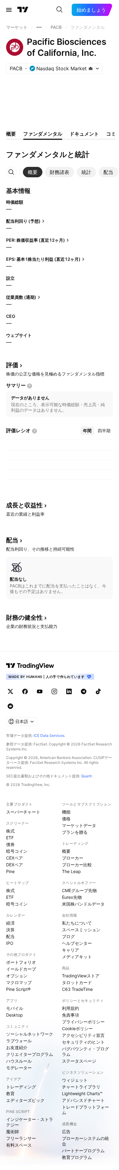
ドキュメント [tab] (84, 134)
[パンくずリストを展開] (39, 27)
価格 (66, 818)
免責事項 (70, 1015)
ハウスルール (19, 1061)
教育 (10, 1093)
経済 (10, 923)
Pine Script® (18, 989)
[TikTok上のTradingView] (98, 691)
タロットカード (77, 982)
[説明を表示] (29, 386)
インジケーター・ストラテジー (29, 1122)
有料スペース (19, 1145)
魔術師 (12, 1131)
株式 (10, 830)
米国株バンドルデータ (83, 903)
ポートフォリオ (21, 962)
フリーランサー (21, 1138)
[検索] (59, 10)
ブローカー (72, 857)
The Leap (71, 871)
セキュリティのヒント (83, 1042)
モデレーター (19, 1067)
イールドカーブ (21, 969)
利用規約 (70, 1008)
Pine (10, 871)
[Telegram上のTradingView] (83, 691)
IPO (9, 943)
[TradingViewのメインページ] (22, 10)
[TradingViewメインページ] (30, 665)
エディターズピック (25, 1100)
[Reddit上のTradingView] (10, 706)
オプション (16, 975)
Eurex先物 (72, 897)
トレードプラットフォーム (85, 1109)
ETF (10, 837)
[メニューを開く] (9, 10)
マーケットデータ (79, 825)
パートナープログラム (83, 1150)
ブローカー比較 (77, 864)
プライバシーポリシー (83, 1021)
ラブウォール (19, 1040)
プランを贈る (75, 832)
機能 (66, 811)
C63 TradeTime (77, 989)
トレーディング (21, 1086)
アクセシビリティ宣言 (83, 1035)
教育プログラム (77, 1157)
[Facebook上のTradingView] (25, 691)
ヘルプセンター (77, 943)
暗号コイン (16, 851)
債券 (10, 844)
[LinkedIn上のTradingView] (69, 691)
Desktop (14, 1015)
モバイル (14, 1008)
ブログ (68, 936)
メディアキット (77, 956)
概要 (66, 851)
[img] (90, 68)
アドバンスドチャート (83, 1100)
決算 (10, 929)
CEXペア (14, 857)
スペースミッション (81, 929)
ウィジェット (75, 1080)
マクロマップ (19, 982)
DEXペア (14, 864)
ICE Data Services (49, 735)
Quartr (86, 776)
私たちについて (77, 923)
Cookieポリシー (77, 1028)
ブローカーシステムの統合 (85, 1141)
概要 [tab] (11, 134)
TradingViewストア (80, 975)
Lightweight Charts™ (82, 1093)
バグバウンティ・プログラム (85, 1051)
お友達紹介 (16, 1047)
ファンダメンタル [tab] (42, 134)
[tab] (32, 172)
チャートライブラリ (81, 1086)
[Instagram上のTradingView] (54, 691)
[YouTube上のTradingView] (39, 691)
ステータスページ (79, 1061)
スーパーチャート (23, 811)
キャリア (70, 950)
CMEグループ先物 (79, 890)
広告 (66, 1131)
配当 (10, 936)
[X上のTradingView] (10, 691)
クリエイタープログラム (29, 1054)
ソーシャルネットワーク (29, 1034)
